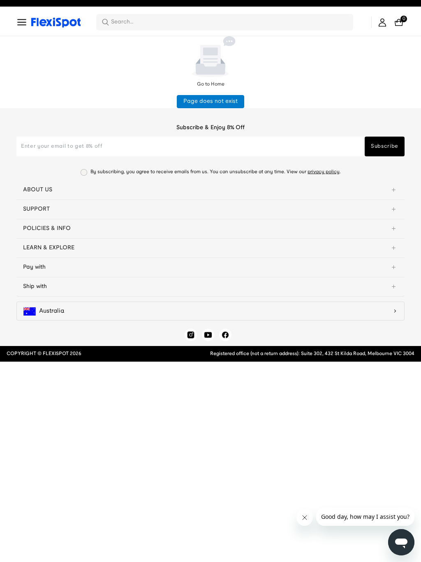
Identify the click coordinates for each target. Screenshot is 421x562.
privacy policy (324, 172)
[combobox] (229, 22)
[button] (210, 190)
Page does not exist (210, 101)
